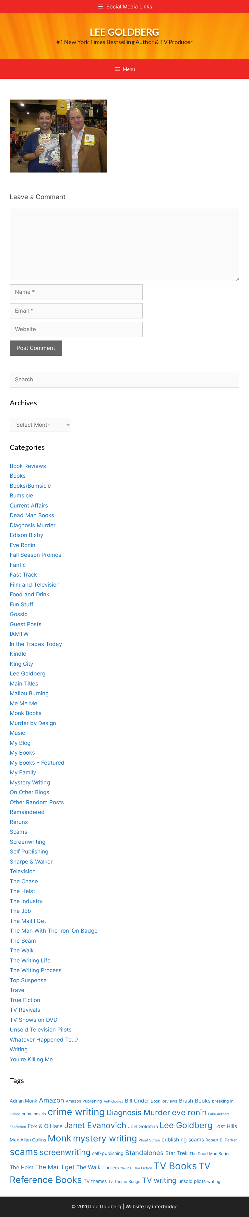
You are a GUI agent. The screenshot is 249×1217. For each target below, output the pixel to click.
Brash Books (194, 1100)
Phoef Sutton (149, 1140)
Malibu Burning (29, 693)
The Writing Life (30, 960)
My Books (22, 752)
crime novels (34, 1113)
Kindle (18, 653)
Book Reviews (28, 466)
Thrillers (110, 1167)
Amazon (51, 1100)
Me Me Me (23, 703)
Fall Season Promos (35, 555)
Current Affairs (29, 505)
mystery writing (105, 1138)
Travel (18, 990)
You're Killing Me (31, 1059)
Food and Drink (29, 594)
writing (213, 1181)
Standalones (144, 1153)
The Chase (24, 881)
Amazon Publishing (84, 1101)
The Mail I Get (28, 921)
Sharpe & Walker (31, 861)
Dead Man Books (32, 515)
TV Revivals (25, 1010)
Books (18, 475)
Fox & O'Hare (45, 1126)
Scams (18, 832)
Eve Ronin (22, 545)
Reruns (19, 822)
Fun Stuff (21, 604)
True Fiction (25, 1000)
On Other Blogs (29, 792)
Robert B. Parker (221, 1140)
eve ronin (189, 1112)
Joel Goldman (143, 1126)
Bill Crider (137, 1100)
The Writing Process (36, 970)
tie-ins (126, 1168)
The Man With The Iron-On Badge (54, 930)
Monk (59, 1138)
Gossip (19, 614)
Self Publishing (29, 851)
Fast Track (23, 574)
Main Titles (24, 683)
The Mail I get (55, 1167)
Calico (15, 1114)
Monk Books (26, 713)
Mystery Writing (30, 782)
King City (21, 664)
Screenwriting (27, 842)
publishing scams (182, 1139)
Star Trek (176, 1153)
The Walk (22, 950)
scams (24, 1151)
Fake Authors (219, 1114)
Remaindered (27, 812)
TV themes (95, 1181)
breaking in (222, 1101)
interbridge (165, 1206)
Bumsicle (21, 495)
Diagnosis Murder (32, 525)
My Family (23, 772)
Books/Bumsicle (30, 486)
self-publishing (108, 1153)
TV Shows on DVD (33, 1020)
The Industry (26, 901)
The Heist (22, 891)
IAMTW (19, 634)
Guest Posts (26, 624)
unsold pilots (192, 1181)
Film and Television (35, 584)
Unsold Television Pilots (41, 1029)
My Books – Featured (37, 762)
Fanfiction (18, 1127)
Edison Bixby (26, 535)
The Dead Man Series (210, 1153)
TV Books (175, 1166)
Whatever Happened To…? (44, 1039)
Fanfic (18, 565)
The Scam (23, 940)
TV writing (159, 1180)
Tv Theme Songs (124, 1181)
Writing (19, 1049)
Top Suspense (28, 980)
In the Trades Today (36, 644)
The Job (20, 911)
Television (23, 871)
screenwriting (65, 1152)
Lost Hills (225, 1126)
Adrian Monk (23, 1101)
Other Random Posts (37, 802)
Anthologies (113, 1101)
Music (17, 733)
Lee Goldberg (124, 32)
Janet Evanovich (95, 1125)
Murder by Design (33, 723)
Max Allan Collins (28, 1139)
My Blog (20, 743)
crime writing (76, 1111)
